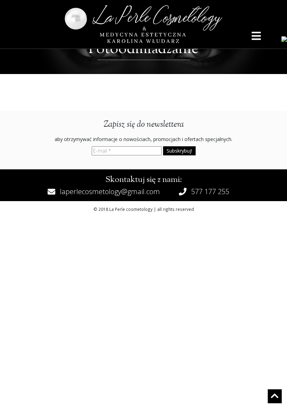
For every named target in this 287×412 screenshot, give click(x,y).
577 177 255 (210, 191)
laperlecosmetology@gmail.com (110, 191)
